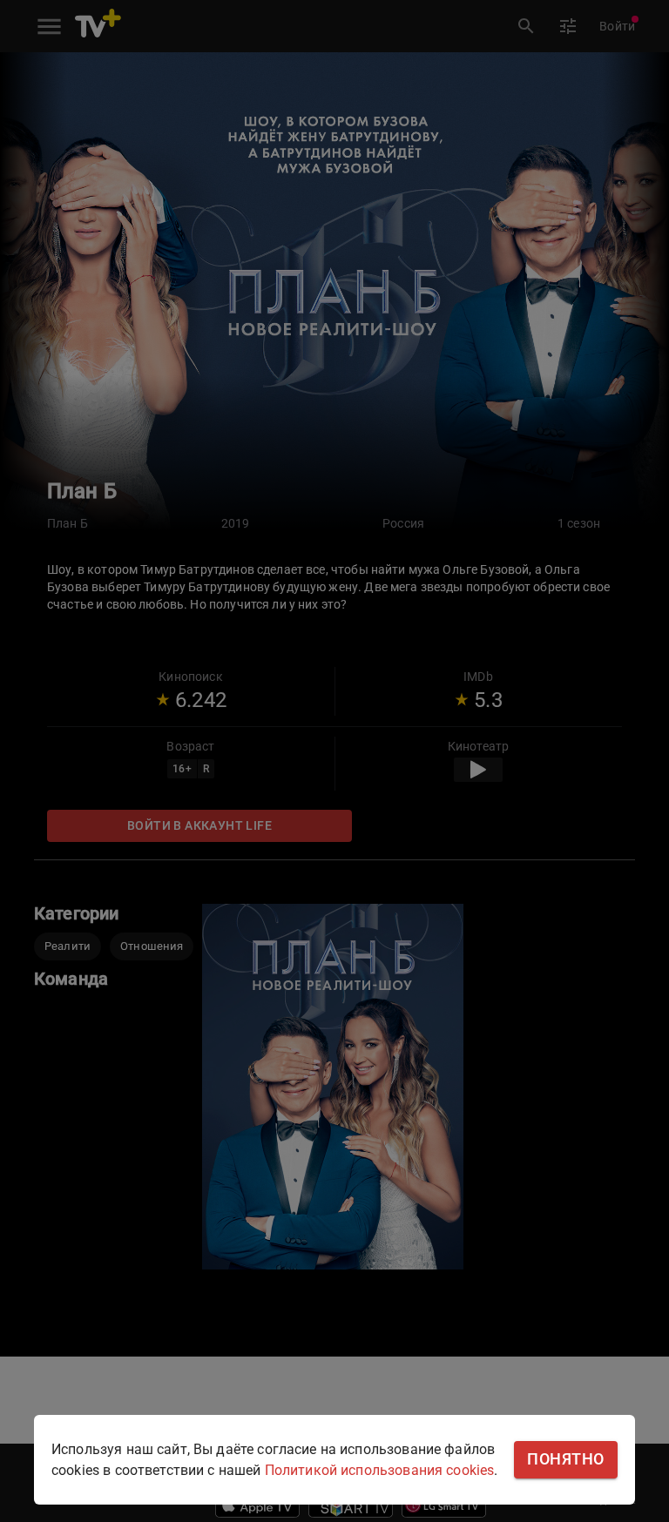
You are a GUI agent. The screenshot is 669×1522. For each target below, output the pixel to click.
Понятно (566, 1459)
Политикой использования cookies (380, 1470)
